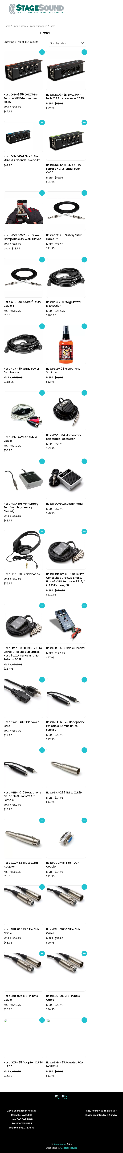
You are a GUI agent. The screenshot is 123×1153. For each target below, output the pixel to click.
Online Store (19, 25)
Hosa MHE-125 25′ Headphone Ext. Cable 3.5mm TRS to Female (65, 726)
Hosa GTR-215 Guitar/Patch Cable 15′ (64, 237)
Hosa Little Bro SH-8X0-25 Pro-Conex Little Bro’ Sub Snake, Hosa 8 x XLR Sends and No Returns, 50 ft (23, 653)
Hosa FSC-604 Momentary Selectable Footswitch (63, 437)
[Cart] (107, 6)
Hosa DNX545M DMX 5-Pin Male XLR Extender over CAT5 (22, 158)
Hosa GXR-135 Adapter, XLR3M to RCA (23, 1064)
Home (7, 25)
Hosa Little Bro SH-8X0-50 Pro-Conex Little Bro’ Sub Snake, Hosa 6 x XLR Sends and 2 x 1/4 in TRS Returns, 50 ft (66, 579)
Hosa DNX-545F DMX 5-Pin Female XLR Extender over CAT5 (63, 168)
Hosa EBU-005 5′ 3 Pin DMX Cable (21, 998)
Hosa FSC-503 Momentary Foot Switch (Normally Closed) (21, 507)
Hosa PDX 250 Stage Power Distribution (63, 304)
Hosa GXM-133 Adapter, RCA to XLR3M (64, 1064)
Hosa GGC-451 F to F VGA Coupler (62, 865)
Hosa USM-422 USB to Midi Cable (20, 439)
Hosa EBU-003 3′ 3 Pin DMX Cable (63, 998)
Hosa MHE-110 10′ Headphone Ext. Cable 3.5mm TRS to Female (22, 796)
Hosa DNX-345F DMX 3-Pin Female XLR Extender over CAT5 (21, 98)
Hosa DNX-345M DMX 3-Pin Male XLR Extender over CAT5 (65, 96)
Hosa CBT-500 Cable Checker (65, 648)
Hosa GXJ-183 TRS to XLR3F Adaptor (21, 865)
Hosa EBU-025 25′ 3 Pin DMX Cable (21, 931)
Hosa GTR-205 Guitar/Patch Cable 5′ (22, 304)
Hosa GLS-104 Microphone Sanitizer (63, 370)
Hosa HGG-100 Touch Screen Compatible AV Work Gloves (22, 237)
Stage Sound (60, 1143)
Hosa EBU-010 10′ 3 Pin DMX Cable (63, 931)
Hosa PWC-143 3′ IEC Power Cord (21, 724)
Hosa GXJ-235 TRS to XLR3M (64, 792)
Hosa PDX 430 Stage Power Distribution (21, 370)
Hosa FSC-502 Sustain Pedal (64, 504)
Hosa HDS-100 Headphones (22, 574)
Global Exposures (68, 1147)
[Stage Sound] (36, 12)
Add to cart (42, 52)
